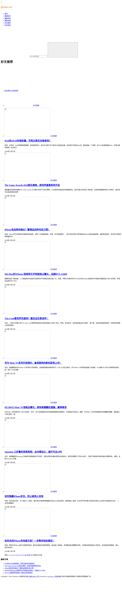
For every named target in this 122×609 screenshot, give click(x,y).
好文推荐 (8, 23)
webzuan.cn (51, 576)
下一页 (24, 555)
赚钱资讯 (8, 18)
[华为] (28, 358)
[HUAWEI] (28, 402)
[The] (28, 180)
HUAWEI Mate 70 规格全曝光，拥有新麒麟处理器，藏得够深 (36, 407)
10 (19, 555)
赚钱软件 (8, 16)
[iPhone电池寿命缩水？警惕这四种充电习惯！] (28, 225)
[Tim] (28, 314)
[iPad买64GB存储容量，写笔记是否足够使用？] (28, 136)
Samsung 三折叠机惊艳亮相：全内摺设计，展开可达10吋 (33, 452)
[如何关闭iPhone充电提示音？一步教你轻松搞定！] (28, 536)
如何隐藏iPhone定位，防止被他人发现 (24, 496)
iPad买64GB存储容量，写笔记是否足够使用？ (28, 140)
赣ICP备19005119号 (32, 576)
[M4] (28, 269)
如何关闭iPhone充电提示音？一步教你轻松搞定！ (30, 540)
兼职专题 (8, 20)
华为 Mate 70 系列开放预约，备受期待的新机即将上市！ (33, 363)
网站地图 (58, 576)
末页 (28, 555)
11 (21, 555)
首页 (6, 14)
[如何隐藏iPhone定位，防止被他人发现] (28, 491)
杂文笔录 (8, 25)
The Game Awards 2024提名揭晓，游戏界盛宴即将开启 (32, 185)
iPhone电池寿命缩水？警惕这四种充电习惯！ (27, 229)
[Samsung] (28, 447)
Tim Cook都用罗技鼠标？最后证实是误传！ (27, 318)
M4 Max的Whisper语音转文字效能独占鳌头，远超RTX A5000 (36, 274)
